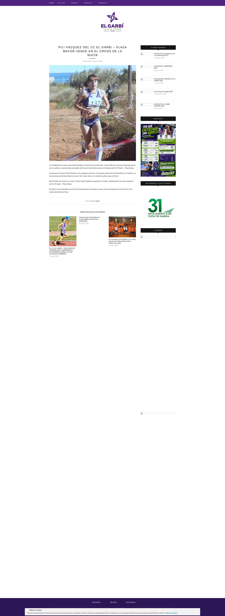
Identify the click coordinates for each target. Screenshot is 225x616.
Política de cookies (171, 613)
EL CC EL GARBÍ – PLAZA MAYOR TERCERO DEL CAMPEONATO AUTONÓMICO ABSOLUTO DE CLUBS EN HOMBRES (62, 251)
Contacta (102, 3)
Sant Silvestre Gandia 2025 (163, 91)
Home (51, 3)
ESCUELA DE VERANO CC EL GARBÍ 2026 (164, 80)
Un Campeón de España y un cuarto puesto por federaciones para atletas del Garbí (122, 241)
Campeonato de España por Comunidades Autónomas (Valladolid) (89, 219)
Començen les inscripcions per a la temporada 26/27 (164, 54)
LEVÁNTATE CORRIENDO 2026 (163, 67)
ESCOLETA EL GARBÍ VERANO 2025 (162, 105)
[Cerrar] (198, 611)
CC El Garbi (94, 201)
